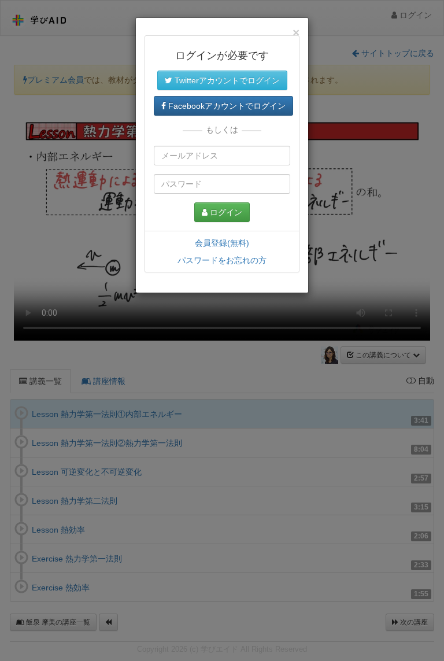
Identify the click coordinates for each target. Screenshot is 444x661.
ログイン (225, 212)
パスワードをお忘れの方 (222, 260)
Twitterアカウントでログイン (226, 80)
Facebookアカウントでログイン (226, 105)
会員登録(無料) (222, 243)
